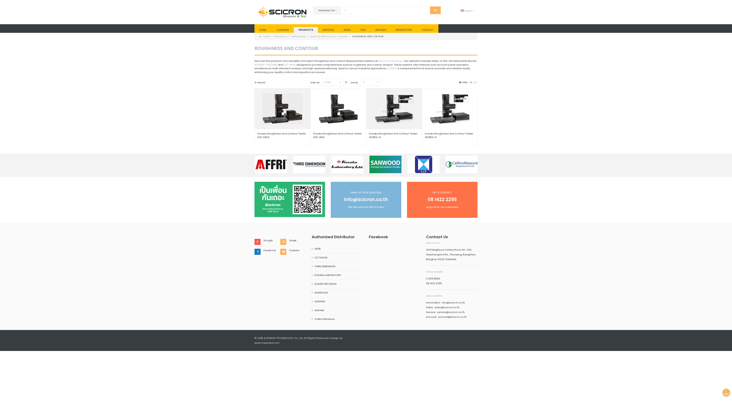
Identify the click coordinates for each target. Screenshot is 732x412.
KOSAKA (392, 68)
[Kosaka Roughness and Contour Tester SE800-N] (450, 109)
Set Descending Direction (345, 82)
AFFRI (318, 249)
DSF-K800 (289, 65)
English (467, 11)
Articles (380, 30)
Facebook (269, 250)
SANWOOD (321, 293)
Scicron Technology (390, 61)
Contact (428, 30)
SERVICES (328, 30)
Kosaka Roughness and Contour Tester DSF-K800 (282, 135)
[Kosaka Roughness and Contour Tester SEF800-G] (394, 109)
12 (364, 82)
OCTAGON (321, 257)
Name (328, 82)
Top (726, 394)
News (347, 30)
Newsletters (404, 30)
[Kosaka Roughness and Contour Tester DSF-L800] (338, 109)
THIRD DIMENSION (325, 266)
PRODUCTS (306, 30)
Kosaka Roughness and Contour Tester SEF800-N (449, 135)
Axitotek (319, 310)
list (475, 82)
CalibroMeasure (325, 319)
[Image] (289, 199)
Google (268, 240)
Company (283, 30)
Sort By (315, 82)
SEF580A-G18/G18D (265, 65)
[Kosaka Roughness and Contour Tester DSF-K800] (282, 109)
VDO (363, 30)
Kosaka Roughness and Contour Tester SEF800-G (393, 135)
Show (354, 82)
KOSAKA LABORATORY (328, 275)
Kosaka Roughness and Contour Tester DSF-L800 (337, 135)
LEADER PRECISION (325, 284)
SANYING (320, 301)
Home (262, 30)
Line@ (292, 240)
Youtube (294, 250)
